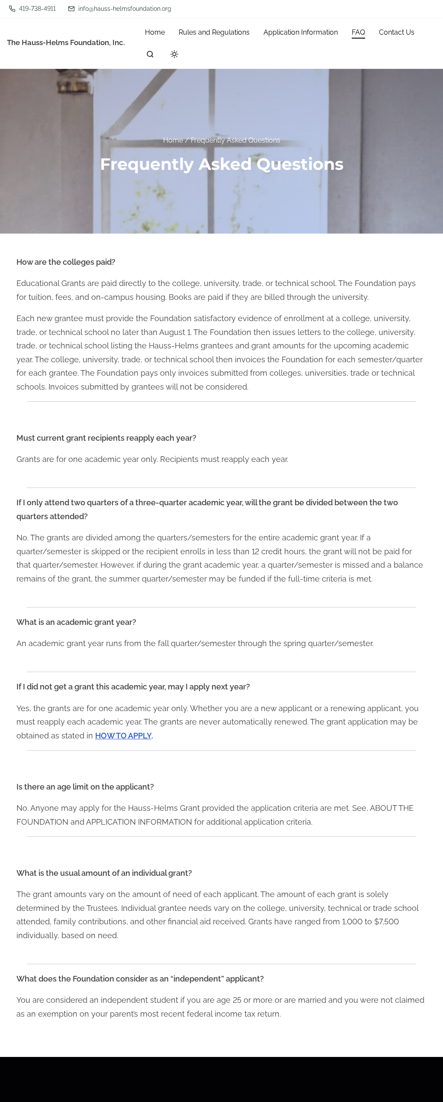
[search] (150, 56)
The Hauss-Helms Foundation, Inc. (66, 42)
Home (173, 140)
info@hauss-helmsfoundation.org (124, 8)
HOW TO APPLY (123, 735)
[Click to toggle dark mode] (172, 56)
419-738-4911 (36, 8)
